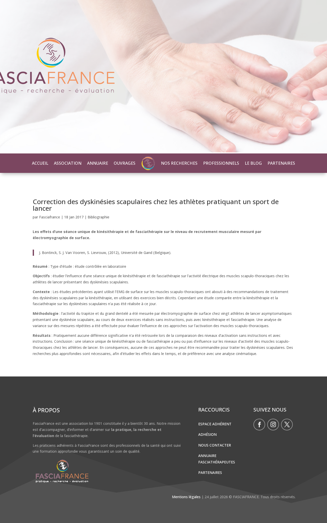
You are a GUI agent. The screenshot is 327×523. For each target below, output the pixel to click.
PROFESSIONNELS (221, 163)
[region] (163, 76)
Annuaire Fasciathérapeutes (216, 458)
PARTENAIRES (281, 163)
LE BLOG (253, 163)
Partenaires (210, 472)
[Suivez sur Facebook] (259, 424)
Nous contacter (214, 445)
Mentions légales (186, 496)
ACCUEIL (40, 163)
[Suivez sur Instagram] (273, 424)
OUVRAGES (124, 163)
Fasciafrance (49, 217)
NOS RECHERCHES (179, 163)
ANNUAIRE (97, 163)
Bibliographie (98, 217)
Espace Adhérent (214, 423)
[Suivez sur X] (287, 424)
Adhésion (207, 434)
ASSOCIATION (67, 163)
